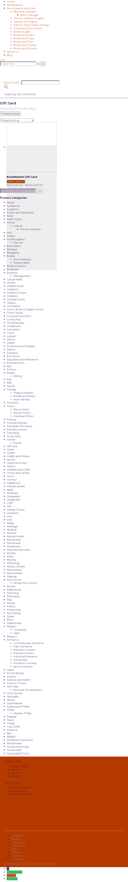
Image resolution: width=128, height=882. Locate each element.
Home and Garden (18, 472)
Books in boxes (16, 266)
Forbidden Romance (19, 426)
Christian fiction (16, 299)
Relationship (14, 623)
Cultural (17, 225)
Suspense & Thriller (18, 706)
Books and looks (23, 35)
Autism (11, 235)
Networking (14, 569)
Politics (11, 606)
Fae (9, 379)
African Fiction (22, 412)
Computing (13, 319)
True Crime (13, 726)
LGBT (10, 503)
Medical (11, 529)
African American (30, 229)
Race (10, 619)
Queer (10, 616)
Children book (15, 286)
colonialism (13, 306)
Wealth (11, 736)
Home (11, 1)
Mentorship (14, 539)
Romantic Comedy (25, 663)
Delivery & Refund (21, 787)
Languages (13, 496)
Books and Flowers (25, 48)
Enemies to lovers (24, 649)
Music (10, 556)
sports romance (23, 666)
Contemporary (15, 322)
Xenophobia (14, 743)
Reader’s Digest (20, 766)
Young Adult (14, 750)
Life (9, 506)
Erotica (11, 369)
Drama (11, 349)
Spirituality (13, 696)
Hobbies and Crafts (18, 469)
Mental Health (15, 536)
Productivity (14, 609)
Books (11, 256)
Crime (10, 332)
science (11, 676)
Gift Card (12, 446)
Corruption (13, 329)
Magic (10, 523)
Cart (3, 59)
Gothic (11, 449)
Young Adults (21, 262)
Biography (13, 252)
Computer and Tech (19, 316)
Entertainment (15, 362)
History (11, 466)
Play (9, 599)
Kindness (12, 493)
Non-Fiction (14, 579)
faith (9, 382)
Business (12, 272)
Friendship (13, 432)
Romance (13, 639)
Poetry (11, 603)
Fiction (11, 406)
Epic (9, 366)
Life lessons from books (27, 28)
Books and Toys (23, 41)
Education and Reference (22, 359)
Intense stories (16, 486)
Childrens (12, 296)
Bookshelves (14, 5)
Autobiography (16, 239)
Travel (10, 719)
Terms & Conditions (22, 794)
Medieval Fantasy (24, 396)
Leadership (13, 499)
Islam (16, 633)
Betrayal (12, 249)
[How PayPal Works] (64, 814)
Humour (12, 479)
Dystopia (12, 352)
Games (11, 439)
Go (39, 190)
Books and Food (23, 38)
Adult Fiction (14, 219)
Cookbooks (14, 326)
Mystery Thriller (22, 713)
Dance (11, 339)
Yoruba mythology (18, 746)
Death (10, 342)
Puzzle (17, 442)
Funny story (14, 436)
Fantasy (11, 389)
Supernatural (14, 703)
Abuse (10, 202)
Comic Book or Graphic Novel (25, 309)
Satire (10, 669)
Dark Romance (22, 646)
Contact (15, 776)
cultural (11, 336)
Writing (17, 376)
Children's (12, 289)
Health (11, 452)
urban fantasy (21, 399)
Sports (11, 699)
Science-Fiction (16, 683)
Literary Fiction (16, 509)
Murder (11, 553)
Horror (11, 476)
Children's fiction (17, 292)
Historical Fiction (23, 416)
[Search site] (6, 87)
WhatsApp (15, 872)
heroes (11, 459)
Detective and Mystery (21, 346)
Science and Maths (18, 679)
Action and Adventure (20, 212)
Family (11, 386)
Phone (13, 878)
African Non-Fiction (25, 583)
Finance (11, 419)
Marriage (12, 526)
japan (10, 489)
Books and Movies (24, 45)
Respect (12, 636)
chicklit (11, 282)
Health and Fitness (18, 456)
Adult (10, 215)
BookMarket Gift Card (22, 177)
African (11, 222)
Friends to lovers (17, 429)
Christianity (19, 629)
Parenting (13, 593)
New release (14, 573)
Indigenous (13, 483)
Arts (9, 232)
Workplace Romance (20, 740)
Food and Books (17, 422)
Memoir (18, 242)
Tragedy (12, 716)
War (9, 733)
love (9, 519)
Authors (15, 769)
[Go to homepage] (24, 75)
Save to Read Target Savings (31, 25)
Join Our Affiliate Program (29, 18)
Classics (11, 302)
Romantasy (20, 659)
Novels (11, 586)
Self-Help (12, 686)
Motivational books (18, 549)
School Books (15, 673)
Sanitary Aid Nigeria (25, 21)
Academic (13, 209)
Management (21, 276)
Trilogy (11, 723)
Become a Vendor (24, 11)
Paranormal (14, 589)
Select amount (16, 181)
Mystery (11, 559)
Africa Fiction (21, 409)
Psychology (14, 613)
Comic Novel (15, 312)
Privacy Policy (18, 790)
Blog (9, 55)
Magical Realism (23, 392)
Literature (12, 513)
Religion (11, 626)
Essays (11, 372)
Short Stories (14, 693)
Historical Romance (25, 656)
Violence (12, 730)
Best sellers (14, 246)
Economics (13, 356)
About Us (12, 51)
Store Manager (29, 15)
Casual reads (14, 279)
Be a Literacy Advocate (21, 8)
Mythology (13, 563)
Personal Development (27, 689)
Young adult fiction (18, 753)
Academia (13, 205)
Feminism (13, 402)
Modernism (14, 546)
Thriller (10, 709)
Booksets (12, 269)
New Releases (22, 259)
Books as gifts (21, 31)
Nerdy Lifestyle (16, 566)
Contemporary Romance (28, 643)
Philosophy (13, 596)
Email (12, 875)
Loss (9, 516)
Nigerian (12, 576)
